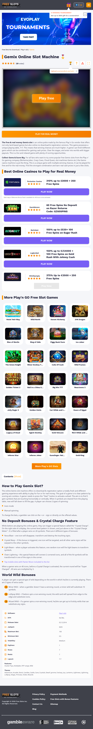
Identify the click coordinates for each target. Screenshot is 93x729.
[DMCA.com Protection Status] (58, 722)
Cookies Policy (38, 699)
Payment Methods (58, 694)
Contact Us (37, 704)
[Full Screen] (88, 63)
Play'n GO (62, 613)
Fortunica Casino (34, 181)
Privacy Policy (38, 694)
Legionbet (34, 253)
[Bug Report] (82, 63)
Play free (46, 98)
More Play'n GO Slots (46, 466)
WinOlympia (34, 276)
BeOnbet (34, 230)
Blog (34, 709)
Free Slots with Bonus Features (64, 699)
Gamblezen (35, 207)
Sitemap (54, 704)
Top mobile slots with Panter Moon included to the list (26, 562)
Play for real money (46, 134)
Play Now (46, 191)
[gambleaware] (20, 722)
